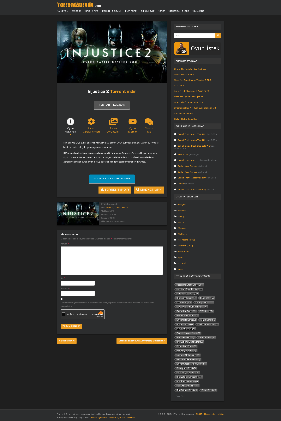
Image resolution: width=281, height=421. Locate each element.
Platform (131, 11)
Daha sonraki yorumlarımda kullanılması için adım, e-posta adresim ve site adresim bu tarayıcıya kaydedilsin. (107, 304)
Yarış (186, 11)
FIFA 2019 (183, 154)
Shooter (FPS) (185, 246)
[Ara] (218, 35)
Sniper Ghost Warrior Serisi (191, 363)
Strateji (174, 11)
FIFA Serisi (184, 302)
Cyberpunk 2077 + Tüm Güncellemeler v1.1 (195, 108)
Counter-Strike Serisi (188, 355)
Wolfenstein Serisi (207, 324)
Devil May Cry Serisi (187, 372)
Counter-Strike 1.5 (183, 114)
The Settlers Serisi (187, 390)
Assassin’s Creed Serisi (189, 284)
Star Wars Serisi (186, 328)
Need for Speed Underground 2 (189, 97)
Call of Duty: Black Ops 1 (186, 119)
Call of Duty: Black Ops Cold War (194, 146)
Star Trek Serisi (185, 337)
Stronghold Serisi (186, 368)
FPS (95, 11)
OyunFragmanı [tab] (132, 129)
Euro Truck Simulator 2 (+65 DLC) (191, 91)
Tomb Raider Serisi (187, 381)
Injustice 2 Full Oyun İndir (112, 179)
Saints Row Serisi (186, 346)
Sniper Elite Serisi (186, 319)
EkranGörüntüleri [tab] (113, 129)
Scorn (181, 184)
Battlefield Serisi (186, 311)
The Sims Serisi (186, 298)
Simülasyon (147, 11)
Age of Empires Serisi (188, 333)
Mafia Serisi (208, 319)
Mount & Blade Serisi (188, 359)
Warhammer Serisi (187, 315)
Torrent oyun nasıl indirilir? (121, 418)
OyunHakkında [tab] (70, 129)
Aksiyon (63, 11)
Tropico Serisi (185, 324)
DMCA (199, 414)
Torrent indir (123, 92)
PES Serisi (207, 298)
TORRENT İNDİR (116, 190)
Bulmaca (198, 11)
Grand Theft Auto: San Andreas (190, 69)
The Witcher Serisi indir (189, 377)
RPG (87, 11)
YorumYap (149, 129)
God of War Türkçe (187, 166)
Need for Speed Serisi (189, 289)
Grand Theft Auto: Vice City (188, 102)
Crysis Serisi (209, 390)
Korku (106, 11)
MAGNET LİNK (150, 190)
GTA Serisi (206, 311)
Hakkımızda (209, 414)
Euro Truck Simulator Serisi (192, 306)
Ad (63, 278)
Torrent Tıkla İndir (112, 105)
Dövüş (117, 11)
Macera (76, 11)
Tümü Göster (181, 396)
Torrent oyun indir (98, 418)
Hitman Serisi (206, 337)
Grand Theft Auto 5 (184, 75)
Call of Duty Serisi (187, 293)
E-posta (65, 289)
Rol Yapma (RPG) (186, 240)
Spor (162, 11)
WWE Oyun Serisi (186, 350)
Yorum (65, 244)
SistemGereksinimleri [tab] (91, 129)
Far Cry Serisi (204, 302)
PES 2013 (179, 86)
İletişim (220, 414)
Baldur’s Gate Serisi (187, 385)
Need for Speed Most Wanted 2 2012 (192, 80)
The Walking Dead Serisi (190, 341)
